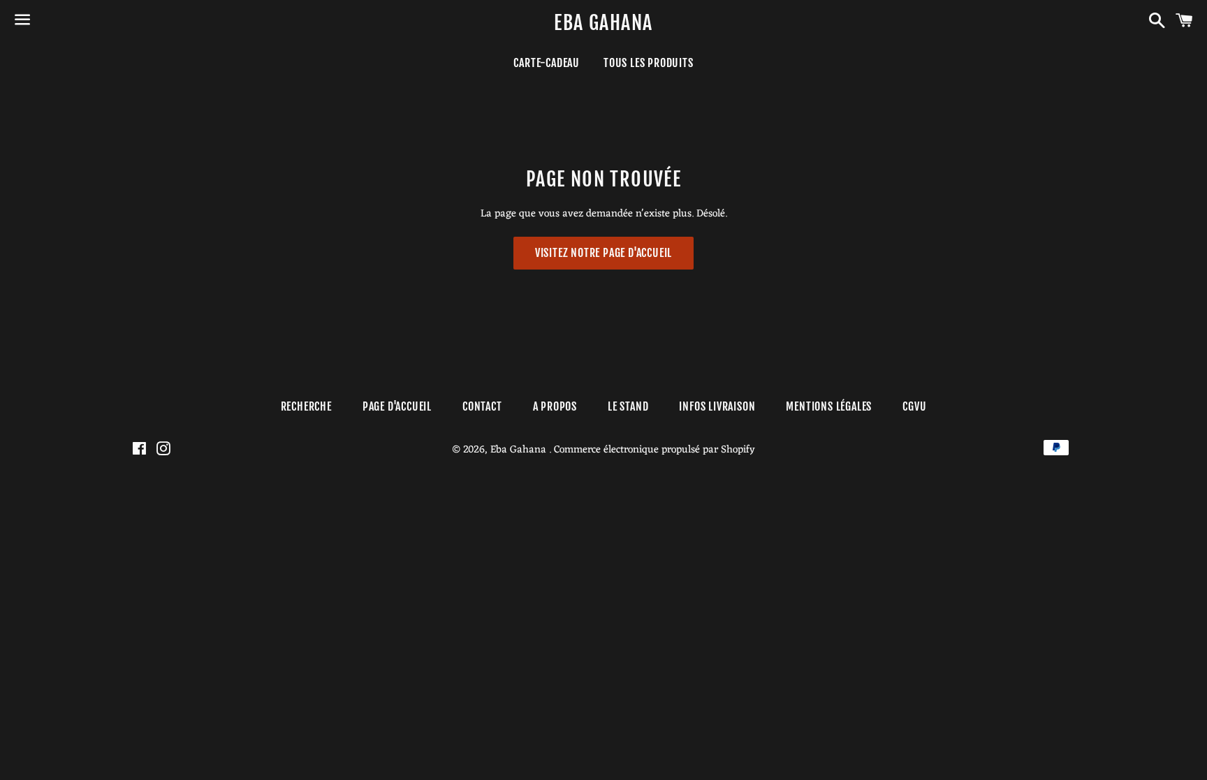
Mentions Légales (829, 406)
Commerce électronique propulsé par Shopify (654, 450)
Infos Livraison (717, 406)
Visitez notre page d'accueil (603, 253)
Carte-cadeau (546, 63)
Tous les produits (649, 63)
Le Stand (628, 406)
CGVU (914, 406)
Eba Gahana (603, 22)
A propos (555, 406)
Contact (482, 406)
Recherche (306, 406)
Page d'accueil (397, 406)
